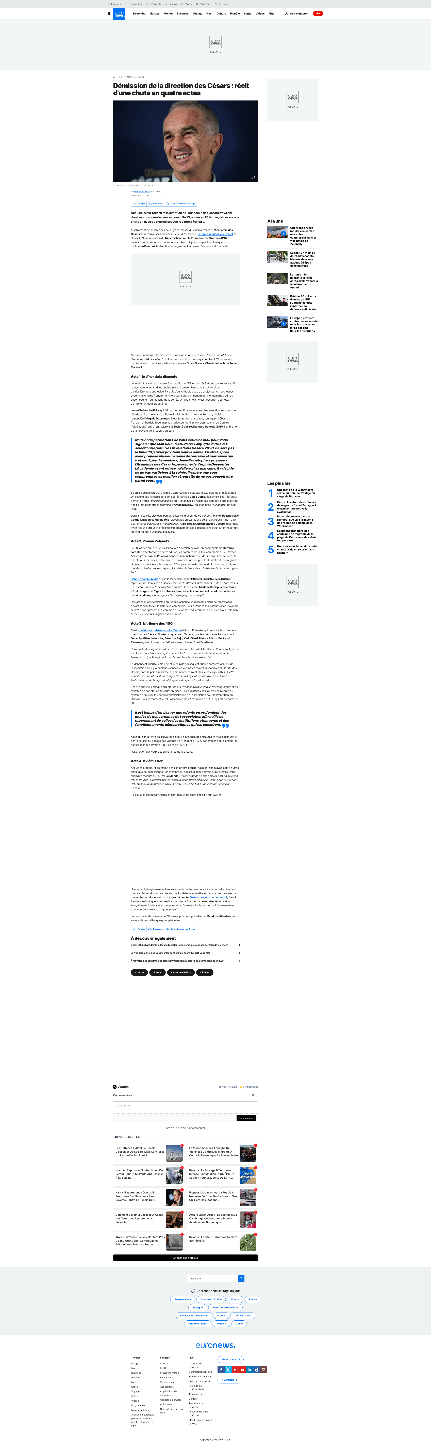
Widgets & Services (170, 1399)
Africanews (166, 1404)
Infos (121, 77)
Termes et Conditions (200, 1376)
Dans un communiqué (144, 579)
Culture (221, 13)
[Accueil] (114, 77)
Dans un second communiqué (208, 897)
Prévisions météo (169, 1372)
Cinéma (204, 972)
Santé (247, 13)
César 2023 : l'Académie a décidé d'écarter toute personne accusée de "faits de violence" (179, 944)
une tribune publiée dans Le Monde (159, 630)
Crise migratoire (197, 1323)
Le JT (163, 1368)
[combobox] (233, 4)
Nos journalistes (140, 1409)
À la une (275, 221)
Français (115, 4)
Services (165, 1357)
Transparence (196, 1394)
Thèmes (135, 1357)
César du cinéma (181, 972)
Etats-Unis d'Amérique (225, 1307)
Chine (239, 1323)
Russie (253, 1299)
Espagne (198, 1307)
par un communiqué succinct (215, 234)
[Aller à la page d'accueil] (119, 14)
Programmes (138, 1405)
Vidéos (260, 13)
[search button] (216, 4)
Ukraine (221, 1323)
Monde (168, 13)
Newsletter (228, 1379)
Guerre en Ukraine (211, 1299)
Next (209, 13)
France (140, 77)
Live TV (164, 1363)
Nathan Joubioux (142, 191)
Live (318, 13)
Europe (155, 13)
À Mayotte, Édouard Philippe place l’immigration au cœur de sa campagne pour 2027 (177, 960)
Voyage (197, 13)
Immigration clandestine (194, 1315)
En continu (139, 13)
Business (182, 13)
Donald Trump (243, 1315)
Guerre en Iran (182, 1299)
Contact (193, 1398)
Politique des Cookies (200, 1381)
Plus (191, 1357)
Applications (167, 1386)
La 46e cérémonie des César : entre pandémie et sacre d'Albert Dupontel (170, 952)
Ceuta (221, 1315)
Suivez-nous (167, 1382)
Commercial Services (200, 1371)
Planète (235, 13)
